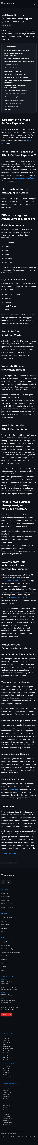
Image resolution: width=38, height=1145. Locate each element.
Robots (35, 1136)
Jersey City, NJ (6, 1042)
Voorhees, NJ (6, 1096)
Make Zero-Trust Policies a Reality (15, 93)
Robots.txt (4, 970)
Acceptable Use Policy (7, 942)
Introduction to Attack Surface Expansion (16, 50)
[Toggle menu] (34, 4)
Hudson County (7, 1110)
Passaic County (7, 1116)
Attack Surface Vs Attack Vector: (13, 71)
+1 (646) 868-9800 (12, 1007)
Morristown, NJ (7, 1040)
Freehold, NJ (6, 1072)
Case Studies (5, 924)
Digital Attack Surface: (11, 64)
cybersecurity (13, 789)
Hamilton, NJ (6, 1068)
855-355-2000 (9, 1010)
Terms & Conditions (7, 963)
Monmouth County (7, 1120)
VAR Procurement (6, 904)
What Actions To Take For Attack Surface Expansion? (13, 54)
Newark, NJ (6, 1053)
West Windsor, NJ (7, 1079)
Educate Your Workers (11, 106)
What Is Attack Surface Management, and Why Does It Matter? (18, 81)
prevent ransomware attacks (22, 597)
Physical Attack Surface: (12, 68)
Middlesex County (7, 1118)
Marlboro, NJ (6, 1074)
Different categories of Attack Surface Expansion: (19, 61)
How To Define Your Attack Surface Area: (16, 77)
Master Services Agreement (9, 949)
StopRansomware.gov (9, 581)
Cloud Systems (5, 900)
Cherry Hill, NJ (6, 1090)
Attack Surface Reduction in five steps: (15, 90)
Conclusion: (7, 109)
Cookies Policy (5, 945)
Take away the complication (13, 97)
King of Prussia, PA (7, 1088)
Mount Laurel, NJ (7, 1092)
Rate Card (4, 921)
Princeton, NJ (6, 1066)
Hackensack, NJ (7, 1057)
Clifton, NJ (5, 1059)
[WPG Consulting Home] (7, 3)
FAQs (3, 931)
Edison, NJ (5, 1044)
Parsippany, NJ (6, 1038)
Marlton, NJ (6, 1094)
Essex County (6, 1114)
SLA (23, 1136)
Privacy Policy (5, 956)
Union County (6, 1124)
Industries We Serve (7, 907)
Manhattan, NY (6, 1036)
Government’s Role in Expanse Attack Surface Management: (15, 86)
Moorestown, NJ (7, 1098)
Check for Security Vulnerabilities (14, 100)
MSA (19, 1136)
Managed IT (4, 893)
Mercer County (6, 1105)
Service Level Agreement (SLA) (10, 952)
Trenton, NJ (6, 1070)
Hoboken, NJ (6, 1050)
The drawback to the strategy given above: (16, 58)
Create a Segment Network (13, 103)
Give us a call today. (8, 853)
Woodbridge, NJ (7, 1046)
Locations (4, 928)
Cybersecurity (5, 896)
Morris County (6, 1107)
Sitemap (3, 966)
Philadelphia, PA (7, 1086)
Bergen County (6, 1112)
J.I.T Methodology (6, 917)
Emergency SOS (7, 1014)
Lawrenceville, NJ (7, 1077)
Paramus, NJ (6, 1055)
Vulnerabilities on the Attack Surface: (15, 74)
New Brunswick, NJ (8, 1048)
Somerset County (7, 1122)
